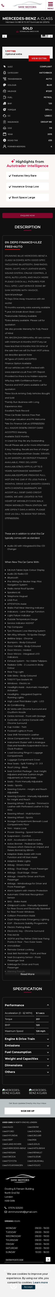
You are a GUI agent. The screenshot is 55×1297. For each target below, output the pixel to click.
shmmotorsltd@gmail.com (22, 1212)
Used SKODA (8, 1156)
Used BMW (33, 1127)
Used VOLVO (34, 1165)
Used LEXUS (34, 1144)
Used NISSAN (9, 1152)
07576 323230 (15, 1208)
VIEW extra (39, 58)
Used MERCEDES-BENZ (14, 1148)
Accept (28, 1286)
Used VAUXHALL (36, 1161)
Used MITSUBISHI (36, 1148)
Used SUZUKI (34, 1156)
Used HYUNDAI (9, 1135)
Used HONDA (34, 1131)
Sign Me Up (27, 1111)
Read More (28, 974)
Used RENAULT (35, 1152)
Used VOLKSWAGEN (12, 1165)
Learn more (40, 1282)
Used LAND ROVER (11, 1144)
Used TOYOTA (9, 1161)
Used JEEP (7, 1139)
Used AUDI (7, 1127)
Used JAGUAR (34, 1135)
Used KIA (32, 1139)
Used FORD (8, 1131)
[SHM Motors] (27, 5)
